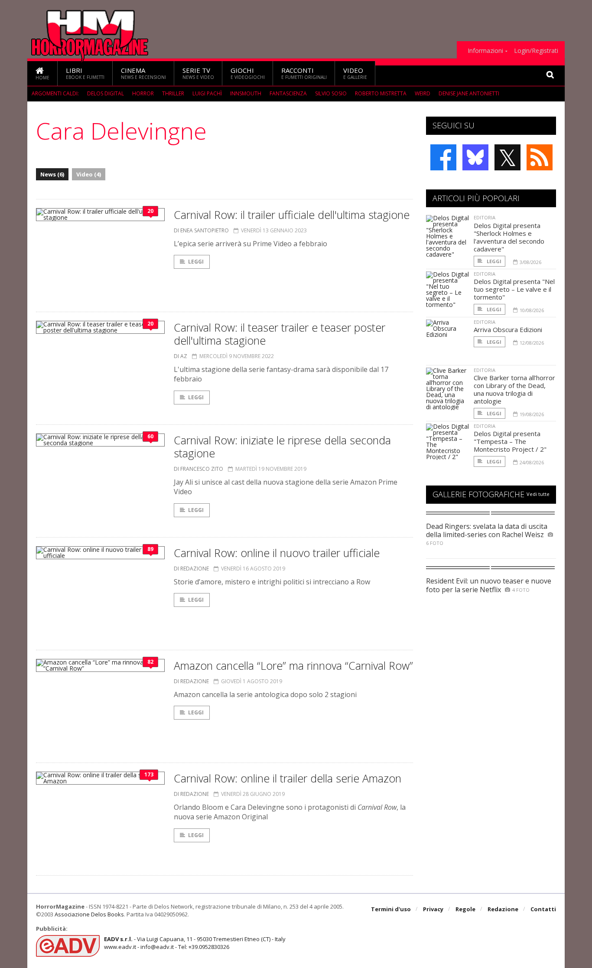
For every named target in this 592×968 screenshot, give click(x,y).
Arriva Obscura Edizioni (508, 329)
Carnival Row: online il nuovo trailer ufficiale (277, 552)
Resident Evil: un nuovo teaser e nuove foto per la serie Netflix (488, 585)
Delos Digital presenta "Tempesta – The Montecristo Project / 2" (510, 441)
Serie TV (198, 73)
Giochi (248, 73)
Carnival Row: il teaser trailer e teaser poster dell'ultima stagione (279, 334)
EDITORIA (484, 217)
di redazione (191, 568)
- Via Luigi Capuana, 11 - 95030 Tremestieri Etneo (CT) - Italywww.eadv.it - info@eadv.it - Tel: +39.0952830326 (195, 943)
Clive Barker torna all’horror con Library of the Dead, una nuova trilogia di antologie (514, 389)
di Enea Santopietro (201, 230)
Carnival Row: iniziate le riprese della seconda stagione (282, 446)
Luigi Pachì (207, 93)
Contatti (543, 909)
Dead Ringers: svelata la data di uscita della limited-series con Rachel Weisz (486, 530)
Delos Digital (105, 93)
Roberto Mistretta (381, 93)
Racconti (304, 73)
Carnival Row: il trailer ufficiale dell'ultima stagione (292, 214)
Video (355, 73)
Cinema (143, 73)
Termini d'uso (391, 909)
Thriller (173, 93)
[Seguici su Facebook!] (443, 157)
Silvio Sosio (331, 93)
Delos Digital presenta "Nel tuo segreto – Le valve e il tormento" (514, 289)
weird (422, 93)
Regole (465, 909)
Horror (143, 93)
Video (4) (88, 174)
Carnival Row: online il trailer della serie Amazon (287, 778)
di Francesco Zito (198, 469)
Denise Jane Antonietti (469, 93)
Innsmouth (245, 93)
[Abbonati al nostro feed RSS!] (539, 157)
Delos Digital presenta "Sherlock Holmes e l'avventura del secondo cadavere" (509, 237)
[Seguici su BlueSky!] (475, 157)
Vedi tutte (538, 494)
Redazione (503, 909)
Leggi (196, 261)
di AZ (180, 356)
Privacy (433, 909)
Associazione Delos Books (89, 914)
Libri (85, 73)
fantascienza (288, 93)
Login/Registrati (536, 51)
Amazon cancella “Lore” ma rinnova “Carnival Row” (293, 665)
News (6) (52, 174)
